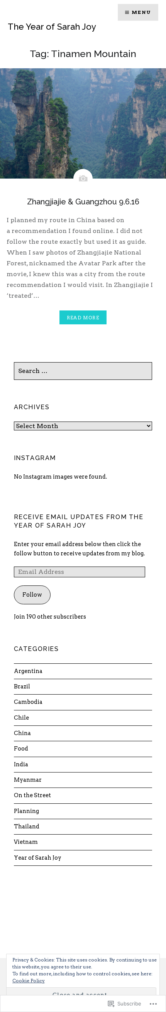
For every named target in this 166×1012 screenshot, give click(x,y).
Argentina (28, 671)
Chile (21, 717)
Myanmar (28, 779)
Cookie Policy (28, 980)
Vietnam (26, 841)
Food (21, 748)
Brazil (22, 686)
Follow (32, 594)
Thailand (26, 826)
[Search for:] (83, 371)
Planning (26, 811)
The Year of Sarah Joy (52, 27)
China (22, 733)
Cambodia (28, 701)
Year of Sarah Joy (37, 857)
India (21, 764)
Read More (83, 317)
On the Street (32, 795)
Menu (141, 12)
